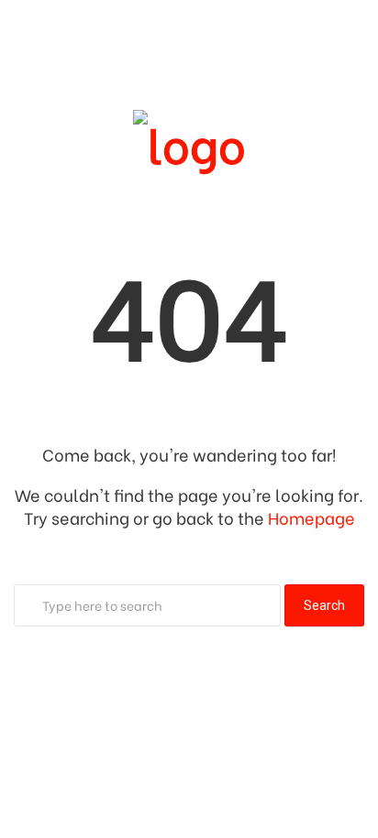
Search (324, 605)
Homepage (311, 517)
